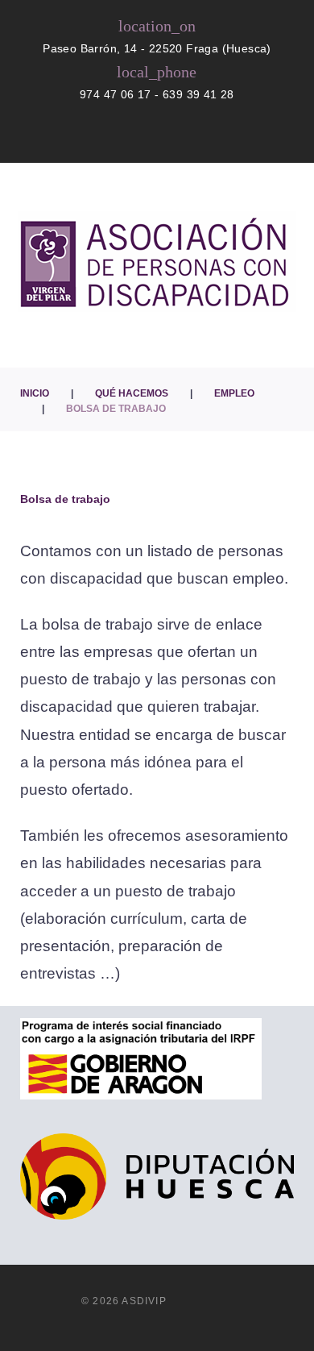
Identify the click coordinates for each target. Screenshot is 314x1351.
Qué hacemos (131, 393)
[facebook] (132, 137)
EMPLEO (234, 393)
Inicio (34, 393)
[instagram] (159, 137)
